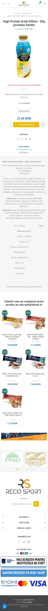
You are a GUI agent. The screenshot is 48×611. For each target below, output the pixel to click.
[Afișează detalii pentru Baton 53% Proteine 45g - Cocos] (36, 360)
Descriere (24, 147)
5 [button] (23, 469)
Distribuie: (24, 134)
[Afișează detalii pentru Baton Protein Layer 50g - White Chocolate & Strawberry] (12, 320)
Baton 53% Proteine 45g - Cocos (35, 375)
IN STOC (4, 313)
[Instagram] (29, 542)
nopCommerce (28, 600)
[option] (18, 459)
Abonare (36, 504)
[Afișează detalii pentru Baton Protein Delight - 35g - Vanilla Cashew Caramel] (36, 320)
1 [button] (15, 469)
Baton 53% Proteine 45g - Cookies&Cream (12, 375)
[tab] (24, 147)
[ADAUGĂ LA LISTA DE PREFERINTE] (42, 124)
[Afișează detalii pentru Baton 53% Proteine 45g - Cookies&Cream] (12, 360)
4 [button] (21, 469)
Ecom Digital (27, 602)
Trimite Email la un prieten (30, 139)
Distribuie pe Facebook (22, 139)
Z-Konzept (29, 29)
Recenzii (24, 153)
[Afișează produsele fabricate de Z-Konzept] (18, 459)
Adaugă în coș (26, 125)
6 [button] (25, 469)
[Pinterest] (19, 542)
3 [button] (19, 469)
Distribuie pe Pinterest (26, 139)
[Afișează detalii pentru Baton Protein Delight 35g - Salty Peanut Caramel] (12, 399)
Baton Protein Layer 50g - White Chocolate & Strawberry (12, 337)
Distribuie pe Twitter (18, 139)
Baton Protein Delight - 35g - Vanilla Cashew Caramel (35, 337)
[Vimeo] (24, 541)
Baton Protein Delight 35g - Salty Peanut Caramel (12, 414)
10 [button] (32, 469)
